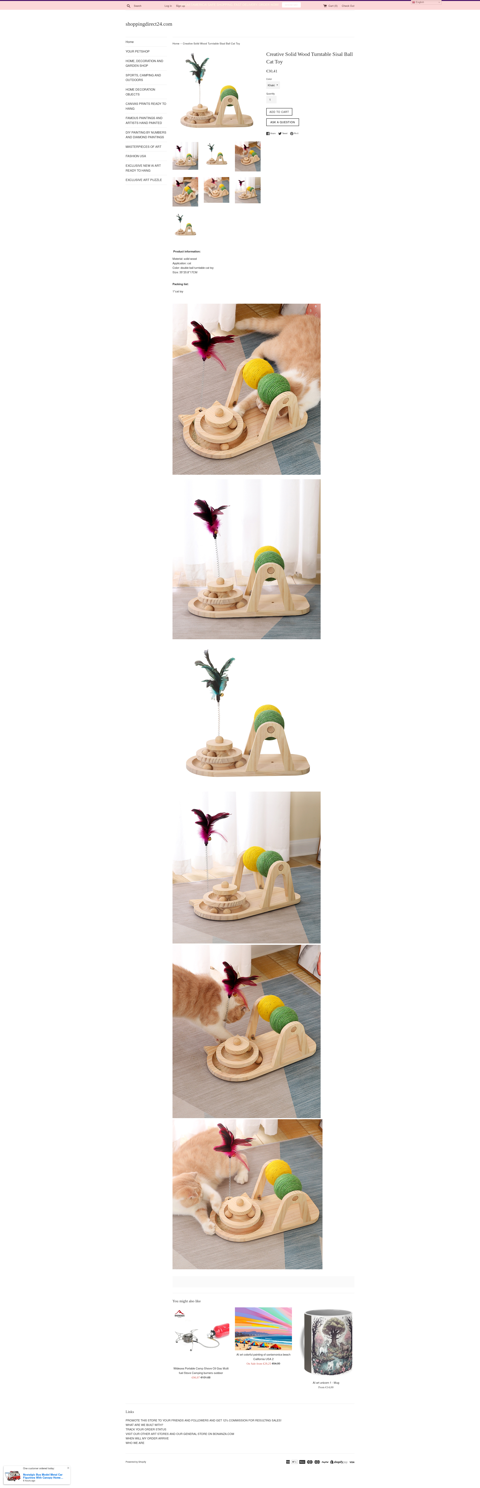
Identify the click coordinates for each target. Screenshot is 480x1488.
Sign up (180, 15)
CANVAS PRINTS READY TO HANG (146, 115)
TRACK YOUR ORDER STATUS (146, 1439)
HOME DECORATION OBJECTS (140, 101)
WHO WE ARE (135, 1452)
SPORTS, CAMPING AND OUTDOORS (143, 87)
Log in (168, 15)
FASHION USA (136, 165)
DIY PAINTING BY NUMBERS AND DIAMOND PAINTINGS (146, 144)
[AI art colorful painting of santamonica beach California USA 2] (263, 1338)
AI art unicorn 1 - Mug (326, 1392)
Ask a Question (282, 132)
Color (269, 88)
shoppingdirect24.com (149, 33)
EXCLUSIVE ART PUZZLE (144, 189)
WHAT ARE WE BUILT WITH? (144, 1434)
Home (130, 51)
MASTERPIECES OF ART (143, 156)
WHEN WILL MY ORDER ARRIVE (147, 1448)
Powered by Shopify (136, 1471)
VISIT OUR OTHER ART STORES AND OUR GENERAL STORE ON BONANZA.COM (180, 1443)
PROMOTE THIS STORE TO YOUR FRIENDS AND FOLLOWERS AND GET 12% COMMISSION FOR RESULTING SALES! (203, 1430)
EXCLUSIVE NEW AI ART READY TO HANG (143, 177)
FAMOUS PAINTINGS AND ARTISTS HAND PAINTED (144, 129)
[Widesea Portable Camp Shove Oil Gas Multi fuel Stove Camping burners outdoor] (200, 1345)
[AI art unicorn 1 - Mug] (326, 1352)
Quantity (270, 103)
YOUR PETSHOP (138, 61)
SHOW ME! (291, 4)
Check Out (348, 15)
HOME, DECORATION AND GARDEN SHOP (144, 72)
